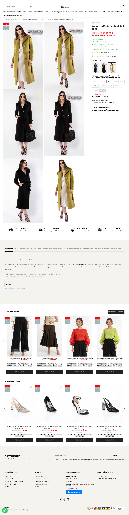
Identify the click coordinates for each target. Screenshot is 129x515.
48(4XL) (117, 86)
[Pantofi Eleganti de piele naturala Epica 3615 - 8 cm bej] (20, 404)
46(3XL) (109, 86)
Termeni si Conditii (11, 479)
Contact (7, 487)
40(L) (122, 81)
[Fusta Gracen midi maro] (50, 336)
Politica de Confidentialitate (115, 460)
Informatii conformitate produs (15, 288)
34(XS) (102, 81)
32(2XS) (95, 81)
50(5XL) (95, 90)
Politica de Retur (40, 479)
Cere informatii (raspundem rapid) (107, 110)
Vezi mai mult (9, 284)
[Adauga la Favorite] (31, 319)
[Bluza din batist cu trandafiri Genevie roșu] (80, 336)
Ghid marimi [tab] (36, 249)
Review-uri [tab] (116, 249)
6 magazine (82, 265)
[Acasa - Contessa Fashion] (64, 6)
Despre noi (8, 476)
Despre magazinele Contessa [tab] (96, 249)
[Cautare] (31, 6)
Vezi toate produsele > (116, 312)
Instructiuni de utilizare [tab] (54, 249)
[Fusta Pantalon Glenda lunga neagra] (20, 336)
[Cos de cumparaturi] (123, 6)
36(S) (109, 81)
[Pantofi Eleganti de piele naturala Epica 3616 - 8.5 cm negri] (50, 404)
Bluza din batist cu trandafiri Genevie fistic (110, 358)
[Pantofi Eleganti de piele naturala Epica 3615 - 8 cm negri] (110, 404)
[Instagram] (68, 499)
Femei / (48, 20)
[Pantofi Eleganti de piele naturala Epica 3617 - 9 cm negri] (80, 404)
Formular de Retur (41, 484)
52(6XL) (102, 90)
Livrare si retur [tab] (74, 249)
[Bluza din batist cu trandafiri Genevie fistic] (110, 336)
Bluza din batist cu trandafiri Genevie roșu (80, 358)
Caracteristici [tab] (22, 249)
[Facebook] (61, 499)
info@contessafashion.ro (107, 479)
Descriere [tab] (9, 249)
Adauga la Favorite (101, 107)
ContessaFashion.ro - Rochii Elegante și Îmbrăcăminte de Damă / (25, 20)
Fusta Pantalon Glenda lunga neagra (19, 358)
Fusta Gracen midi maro (49, 358)
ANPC (37, 487)
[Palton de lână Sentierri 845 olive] (23, 55)
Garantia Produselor (42, 481)
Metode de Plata (40, 476)
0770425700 (103, 476)
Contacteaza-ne (75, 492)
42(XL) (95, 86)
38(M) (115, 81)
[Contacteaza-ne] (121, 6)
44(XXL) (102, 86)
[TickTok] (64, 499)
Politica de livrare (10, 484)
